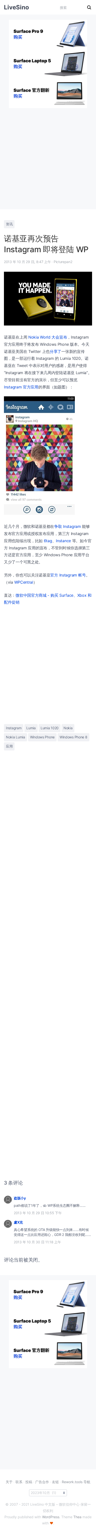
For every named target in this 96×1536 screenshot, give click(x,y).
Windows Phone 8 (73, 737)
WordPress (50, 1517)
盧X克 (18, 1222)
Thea (77, 1517)
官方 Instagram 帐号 (68, 575)
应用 (9, 746)
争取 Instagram (67, 526)
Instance (63, 540)
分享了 (55, 351)
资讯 (9, 224)
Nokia (68, 728)
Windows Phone (42, 737)
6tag (48, 540)
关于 (9, 1482)
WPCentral (23, 582)
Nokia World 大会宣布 (47, 337)
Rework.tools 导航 (76, 1482)
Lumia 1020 (50, 728)
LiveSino (16, 7)
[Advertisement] (48, 156)
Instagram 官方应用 (21, 386)
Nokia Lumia (15, 737)
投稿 (28, 1482)
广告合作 (42, 1482)
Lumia (31, 728)
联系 (19, 1482)
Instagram (13, 728)
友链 (55, 1482)
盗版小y (20, 1198)
